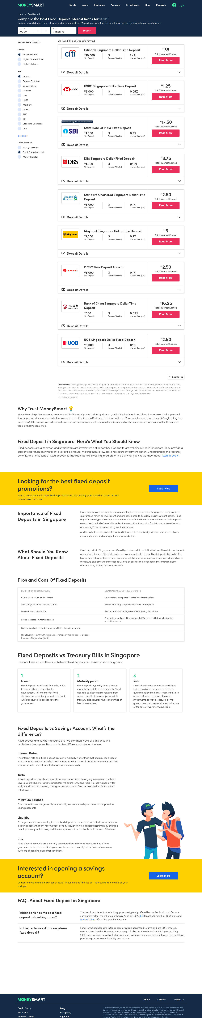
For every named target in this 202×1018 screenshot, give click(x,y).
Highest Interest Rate (33, 59)
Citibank (27, 90)
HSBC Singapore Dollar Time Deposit (110, 86)
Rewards (161, 4)
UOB (25, 128)
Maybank (27, 104)
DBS (25, 95)
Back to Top (177, 376)
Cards (72, 4)
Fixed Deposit (34, 14)
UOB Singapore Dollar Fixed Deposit (109, 339)
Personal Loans (26, 1016)
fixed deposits (170, 455)
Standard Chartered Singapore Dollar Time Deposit (114, 196)
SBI (24, 119)
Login (181, 5)
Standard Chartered (33, 123)
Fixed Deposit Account (33, 152)
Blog (147, 4)
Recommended (30, 54)
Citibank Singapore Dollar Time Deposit (112, 49)
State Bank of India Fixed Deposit (107, 127)
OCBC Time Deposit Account (104, 267)
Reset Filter (23, 135)
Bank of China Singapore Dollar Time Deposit (110, 305)
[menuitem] (72, 5)
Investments (132, 4)
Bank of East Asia (31, 81)
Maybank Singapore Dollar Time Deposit (113, 231)
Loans (85, 4)
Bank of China (30, 85)
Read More (169, 60)
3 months (58, 31)
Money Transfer (30, 156)
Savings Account (31, 147)
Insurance (99, 4)
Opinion (64, 1016)
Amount (22, 29)
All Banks (27, 76)
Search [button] (87, 30)
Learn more (164, 875)
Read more (154, 22)
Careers (161, 999)
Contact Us (178, 999)
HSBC (25, 100)
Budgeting (65, 1012)
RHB (25, 114)
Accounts (115, 4)
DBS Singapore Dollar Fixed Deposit (109, 158)
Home (20, 14)
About (147, 999)
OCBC (26, 109)
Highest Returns (30, 64)
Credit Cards (24, 1008)
